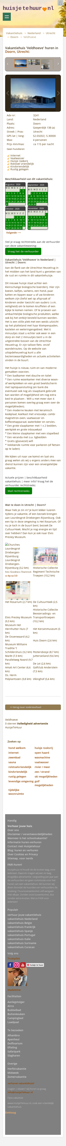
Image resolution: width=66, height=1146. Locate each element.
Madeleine (14, 990)
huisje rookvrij (44, 748)
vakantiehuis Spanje (20, 931)
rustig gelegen (17, 776)
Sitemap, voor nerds (20, 858)
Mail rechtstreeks (19, 491)
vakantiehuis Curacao (21, 947)
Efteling (12, 1047)
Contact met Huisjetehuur (24, 846)
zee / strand (42, 771)
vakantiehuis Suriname (22, 943)
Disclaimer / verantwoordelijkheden (30, 834)
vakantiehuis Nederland (23, 919)
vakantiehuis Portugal (21, 935)
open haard (42, 752)
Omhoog (10, 1112)
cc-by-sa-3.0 (11, 575)
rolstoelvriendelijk (19, 767)
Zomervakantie (17, 1077)
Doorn (14, 37)
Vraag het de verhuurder (23, 251)
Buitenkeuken (16, 1014)
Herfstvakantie (17, 1068)
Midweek (13, 1072)
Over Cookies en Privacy (23, 854)
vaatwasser (42, 762)
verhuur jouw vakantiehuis (24, 915)
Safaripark (14, 1051)
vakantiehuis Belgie (20, 923)
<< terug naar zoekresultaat (25, 707)
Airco (11, 1006)
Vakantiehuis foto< (7, 93)
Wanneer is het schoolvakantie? (27, 838)
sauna (12, 762)
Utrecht (50, 33)
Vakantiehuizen (7, 17)
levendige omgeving (21, 781)
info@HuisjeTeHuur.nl (20, 1092)
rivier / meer (42, 767)
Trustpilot (14, 958)
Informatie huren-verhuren (24, 842)
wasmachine (42, 757)
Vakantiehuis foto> (58, 93)
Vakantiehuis (14, 33)
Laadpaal (13, 1022)
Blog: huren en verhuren (23, 850)
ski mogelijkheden (46, 776)
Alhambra (14, 1035)
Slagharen (14, 1055)
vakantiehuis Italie (19, 939)
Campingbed (15, 1018)
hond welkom (16, 748)
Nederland (34, 33)
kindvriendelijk (17, 771)
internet (13, 752)
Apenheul (13, 1039)
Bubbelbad (14, 1010)
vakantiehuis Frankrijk (21, 927)
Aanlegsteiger (16, 1002)
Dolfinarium (15, 1043)
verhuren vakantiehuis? (21, 1083)
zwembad (14, 757)
